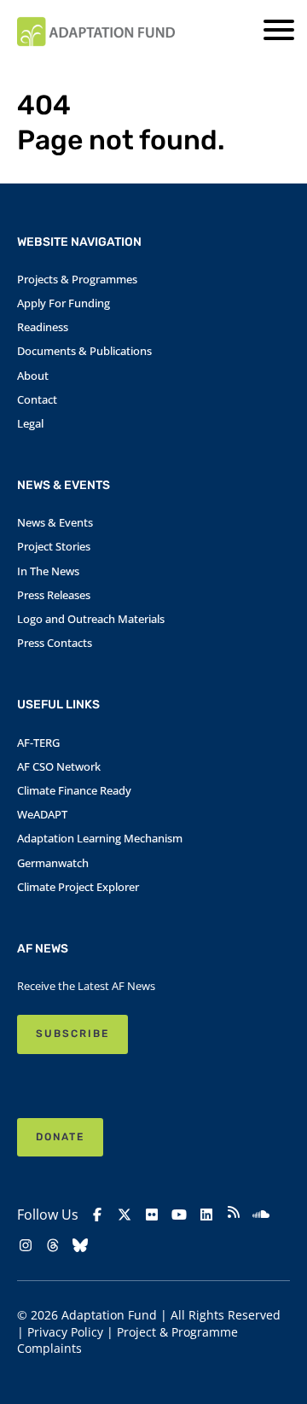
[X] (124, 1214)
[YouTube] (179, 1214)
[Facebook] (97, 1214)
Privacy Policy (65, 1332)
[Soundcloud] (260, 1214)
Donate (60, 1137)
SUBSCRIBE (72, 1034)
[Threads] (52, 1245)
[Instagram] (25, 1245)
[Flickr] (151, 1214)
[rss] (233, 1214)
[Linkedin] (206, 1214)
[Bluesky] (80, 1245)
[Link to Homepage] (96, 31)
